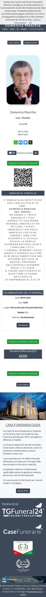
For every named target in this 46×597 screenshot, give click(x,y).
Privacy (23, 594)
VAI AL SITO (23, 490)
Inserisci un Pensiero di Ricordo (23, 163)
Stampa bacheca (31, 42)
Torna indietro (14, 42)
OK (30, 22)
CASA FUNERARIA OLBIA (23, 425)
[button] (23, 356)
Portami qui (23, 325)
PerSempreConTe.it (35, 591)
